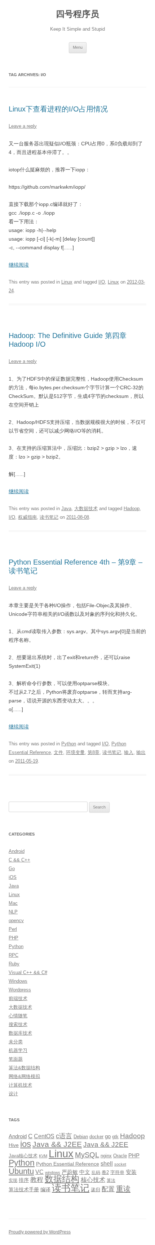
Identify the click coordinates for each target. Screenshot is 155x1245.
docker (96, 1136)
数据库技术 (20, 1033)
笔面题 (16, 1059)
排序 (24, 1180)
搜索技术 (18, 1024)
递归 (95, 1189)
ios (25, 1144)
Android (17, 851)
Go (12, 868)
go (108, 1136)
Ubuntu (21, 1171)
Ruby (14, 963)
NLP (13, 912)
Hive (14, 1145)
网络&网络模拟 (24, 1076)
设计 (13, 1093)
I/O (101, 282)
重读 (123, 1189)
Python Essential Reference (67, 1164)
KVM (43, 1156)
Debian (81, 1136)
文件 (58, 752)
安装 (131, 1172)
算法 (111, 1180)
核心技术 (93, 1179)
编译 (45, 1189)
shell (107, 1163)
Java (66, 508)
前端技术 (18, 998)
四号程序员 (77, 14)
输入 (128, 752)
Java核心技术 (23, 1155)
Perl (13, 929)
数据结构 (62, 1179)
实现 (13, 1180)
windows (52, 1172)
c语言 (64, 1136)
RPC (13, 955)
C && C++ (19, 860)
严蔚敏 (70, 1172)
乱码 (96, 1172)
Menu (78, 47)
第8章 (93, 752)
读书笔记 (49, 517)
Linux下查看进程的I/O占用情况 (58, 109)
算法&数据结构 (24, 1067)
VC (39, 1172)
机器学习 (18, 1050)
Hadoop (132, 508)
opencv (16, 920)
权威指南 (27, 517)
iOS (13, 877)
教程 (36, 1179)
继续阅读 (19, 265)
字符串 (117, 1172)
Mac (13, 903)
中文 (84, 1172)
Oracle (120, 1155)
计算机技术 (20, 1085)
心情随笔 (18, 1015)
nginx (106, 1155)
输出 (141, 752)
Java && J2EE (57, 1144)
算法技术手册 (24, 1189)
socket (120, 1164)
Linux (66, 282)
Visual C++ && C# (28, 972)
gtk (115, 1136)
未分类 (16, 1041)
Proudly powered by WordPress (40, 1232)
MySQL (87, 1155)
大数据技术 (86, 508)
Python (68, 743)
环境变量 (75, 752)
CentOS (44, 1136)
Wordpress (20, 989)
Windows (18, 981)
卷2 (105, 1172)
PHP (13, 938)
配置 (108, 1189)
